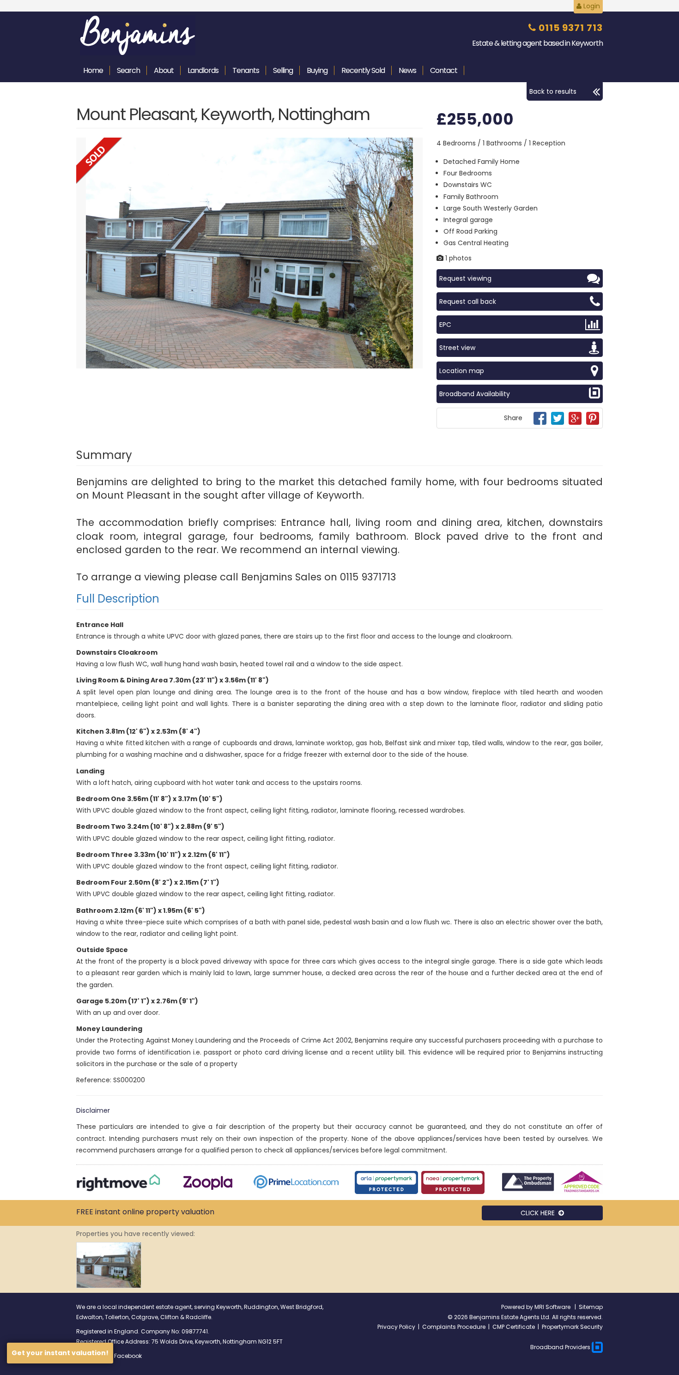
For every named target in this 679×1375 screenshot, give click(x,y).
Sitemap (591, 1307)
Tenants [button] (245, 70)
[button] (414, 146)
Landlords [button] (203, 70)
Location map (461, 370)
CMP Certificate (513, 1327)
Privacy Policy (396, 1327)
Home (93, 70)
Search (128, 70)
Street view (457, 347)
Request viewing (465, 278)
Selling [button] (283, 70)
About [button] (164, 70)
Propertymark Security (572, 1327)
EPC (445, 324)
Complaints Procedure (453, 1327)
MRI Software (553, 1307)
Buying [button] (317, 70)
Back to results (552, 91)
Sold (363, 70)
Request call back (467, 301)
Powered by (517, 1307)
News (407, 70)
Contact (443, 70)
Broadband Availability (474, 393)
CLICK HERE (539, 1213)
